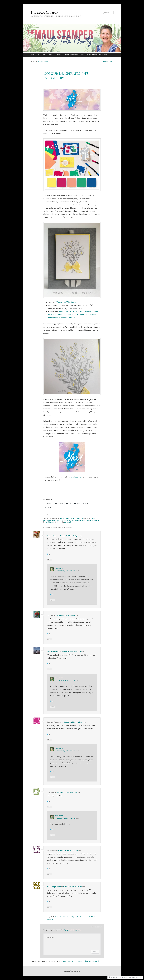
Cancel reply (96, 927)
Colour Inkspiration (76, 518)
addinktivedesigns (53, 652)
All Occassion (64, 518)
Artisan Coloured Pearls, (83, 311)
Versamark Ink (65, 311)
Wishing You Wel (62, 302)
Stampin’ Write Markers (86, 314)
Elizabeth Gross (52, 536)
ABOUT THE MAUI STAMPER (45, 54)
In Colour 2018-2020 (61, 520)
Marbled (74, 302)
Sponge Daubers (68, 318)
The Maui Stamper (44, 13)
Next (112, 61)
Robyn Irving (72, 930)
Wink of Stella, (54, 318)
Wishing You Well (93, 520)
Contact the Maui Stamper (71, 54)
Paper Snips (71, 314)
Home (32, 54)
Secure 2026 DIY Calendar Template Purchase (94, 54)
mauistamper (49, 522)
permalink (67, 522)
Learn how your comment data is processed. (80, 961)
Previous (105, 61)
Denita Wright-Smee (54, 887)
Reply (49, 559)
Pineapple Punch (80, 520)
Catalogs (58, 54)
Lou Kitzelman (76, 477)
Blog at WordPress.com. (72, 971)
